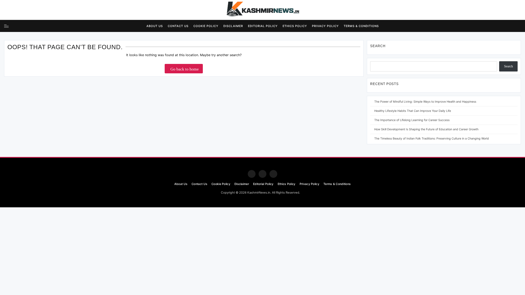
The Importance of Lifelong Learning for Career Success (412, 120)
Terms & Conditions (361, 26)
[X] (30, 10)
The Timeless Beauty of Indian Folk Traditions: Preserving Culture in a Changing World (431, 138)
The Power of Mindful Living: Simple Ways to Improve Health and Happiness (425, 101)
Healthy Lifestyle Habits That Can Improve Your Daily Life (412, 110)
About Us (154, 26)
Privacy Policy (325, 26)
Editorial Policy (263, 26)
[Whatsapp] (273, 174)
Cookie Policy (205, 26)
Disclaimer (233, 26)
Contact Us (178, 26)
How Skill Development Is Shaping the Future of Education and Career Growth (426, 129)
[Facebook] (8, 10)
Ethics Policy (295, 26)
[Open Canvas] (6, 26)
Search (508, 66)
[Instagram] (19, 10)
